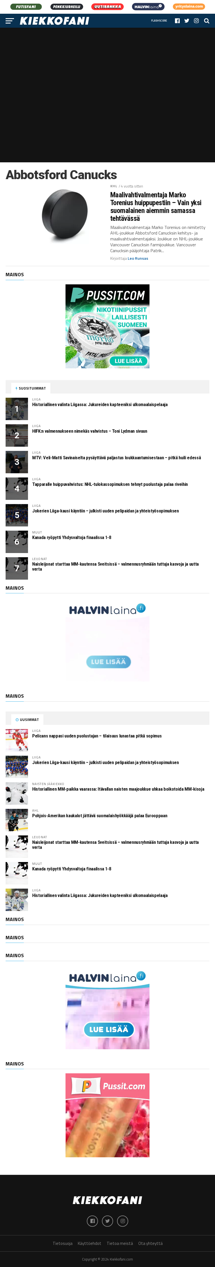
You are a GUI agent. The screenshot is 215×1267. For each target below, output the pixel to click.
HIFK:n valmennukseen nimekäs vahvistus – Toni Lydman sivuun (89, 431)
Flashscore (159, 20)
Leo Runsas (138, 258)
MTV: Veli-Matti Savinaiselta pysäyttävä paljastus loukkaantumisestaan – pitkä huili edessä (116, 457)
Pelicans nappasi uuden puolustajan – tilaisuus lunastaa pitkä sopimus (97, 736)
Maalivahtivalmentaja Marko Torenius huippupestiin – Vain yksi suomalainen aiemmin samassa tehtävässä (156, 207)
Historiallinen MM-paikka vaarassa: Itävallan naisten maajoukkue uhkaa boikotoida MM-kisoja (118, 789)
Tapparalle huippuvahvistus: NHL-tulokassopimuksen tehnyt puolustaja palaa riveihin (110, 484)
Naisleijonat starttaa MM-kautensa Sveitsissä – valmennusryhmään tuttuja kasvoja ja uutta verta (115, 566)
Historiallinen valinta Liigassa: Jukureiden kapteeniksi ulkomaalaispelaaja (100, 404)
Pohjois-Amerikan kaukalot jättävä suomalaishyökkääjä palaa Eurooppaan (99, 815)
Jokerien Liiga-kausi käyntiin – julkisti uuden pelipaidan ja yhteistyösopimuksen (105, 511)
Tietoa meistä (120, 1243)
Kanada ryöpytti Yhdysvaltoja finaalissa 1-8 (71, 537)
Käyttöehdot (89, 1243)
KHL (113, 186)
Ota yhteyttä (150, 1243)
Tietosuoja (63, 1243)
